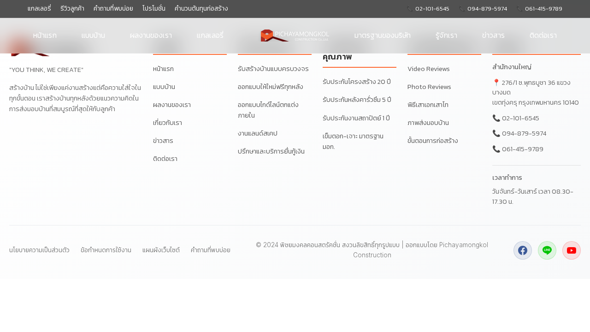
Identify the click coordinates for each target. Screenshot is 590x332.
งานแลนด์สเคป (257, 133)
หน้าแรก (45, 35)
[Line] (547, 250)
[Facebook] (522, 250)
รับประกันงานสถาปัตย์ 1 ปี (356, 118)
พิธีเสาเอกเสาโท (427, 105)
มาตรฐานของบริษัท (382, 35)
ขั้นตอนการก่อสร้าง (432, 141)
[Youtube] (571, 250)
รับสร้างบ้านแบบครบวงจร (273, 69)
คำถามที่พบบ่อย (113, 8)
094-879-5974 (524, 133)
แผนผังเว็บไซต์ (161, 250)
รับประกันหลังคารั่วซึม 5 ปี (357, 100)
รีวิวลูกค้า (72, 8)
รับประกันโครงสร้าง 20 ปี (357, 82)
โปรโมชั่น (153, 8)
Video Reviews (428, 69)
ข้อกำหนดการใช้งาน (106, 250)
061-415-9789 (522, 149)
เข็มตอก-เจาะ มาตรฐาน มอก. (353, 141)
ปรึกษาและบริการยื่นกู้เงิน (271, 151)
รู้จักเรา (446, 35)
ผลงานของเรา (151, 35)
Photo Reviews (429, 87)
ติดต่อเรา (543, 35)
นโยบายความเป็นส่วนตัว (39, 250)
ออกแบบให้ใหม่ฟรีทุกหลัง (270, 87)
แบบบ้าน (93, 35)
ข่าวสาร (493, 35)
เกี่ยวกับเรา (167, 123)
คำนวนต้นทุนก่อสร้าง (201, 8)
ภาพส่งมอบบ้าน (428, 123)
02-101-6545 (520, 118)
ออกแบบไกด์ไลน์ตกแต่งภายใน (268, 110)
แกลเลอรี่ (39, 8)
